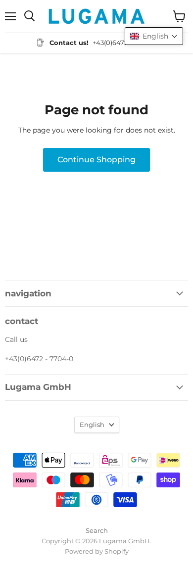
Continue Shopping (96, 159)
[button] (154, 36)
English (92, 424)
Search (97, 530)
